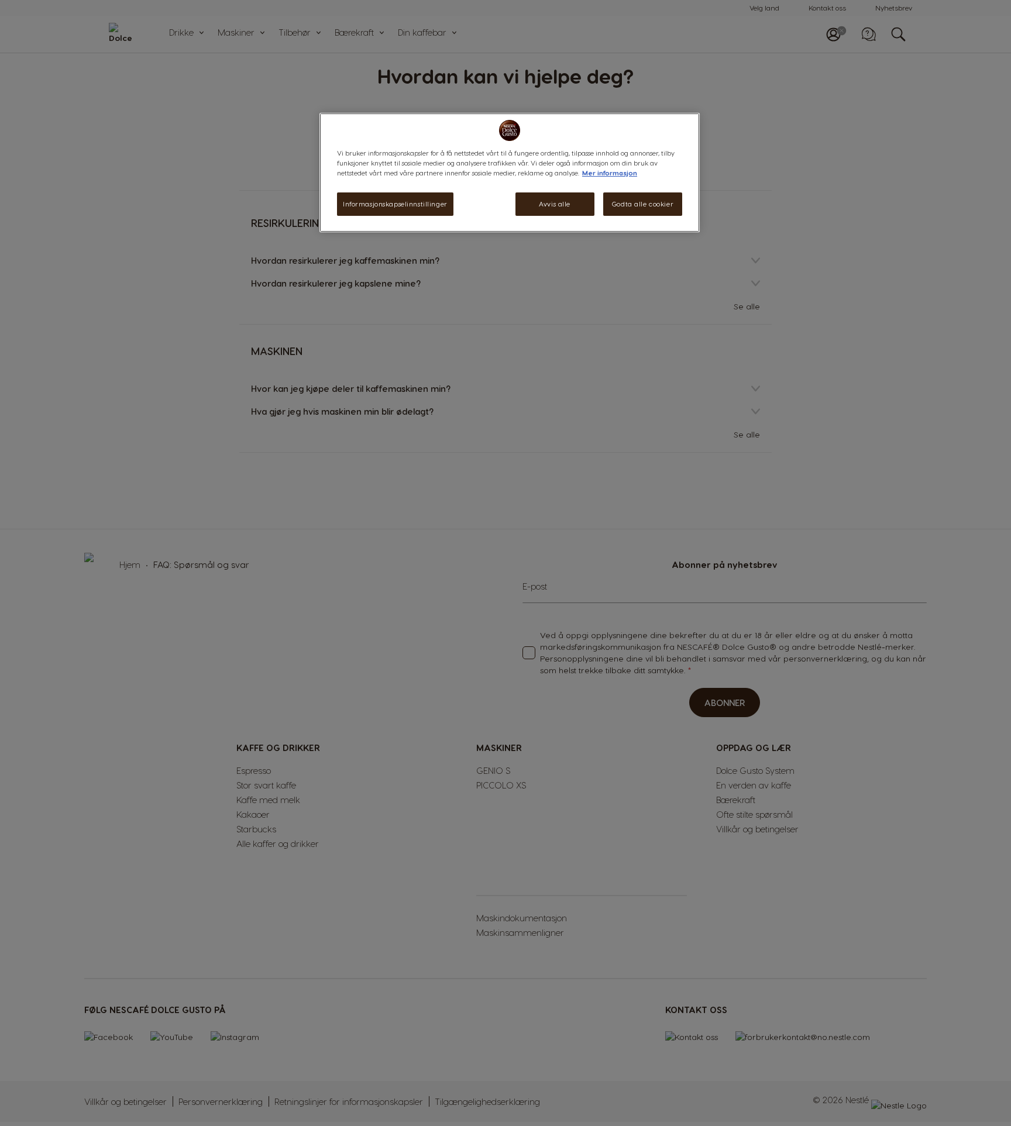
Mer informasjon (609, 173)
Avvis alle (554, 204)
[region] (509, 172)
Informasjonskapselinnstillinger (395, 204)
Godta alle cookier (642, 204)
